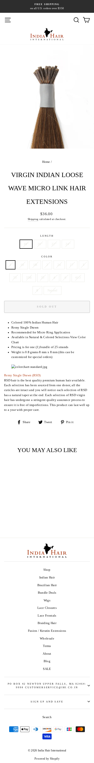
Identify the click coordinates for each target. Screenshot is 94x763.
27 (72, 265)
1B (35, 265)
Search (47, 717)
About (47, 653)
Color (47, 256)
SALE (47, 669)
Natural (52, 290)
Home (46, 162)
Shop (46, 569)
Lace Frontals (47, 615)
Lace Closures (47, 608)
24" (68, 244)
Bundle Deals (47, 592)
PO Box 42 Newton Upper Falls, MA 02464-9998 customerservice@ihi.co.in (47, 685)
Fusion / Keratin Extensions (47, 630)
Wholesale (47, 638)
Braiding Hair (47, 623)
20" (40, 244)
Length (47, 235)
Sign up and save (47, 701)
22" (54, 244)
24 (59, 265)
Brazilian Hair (47, 585)
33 (15, 277)
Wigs (47, 600)
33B (29, 277)
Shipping (33, 219)
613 (78, 277)
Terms (47, 646)
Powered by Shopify (47, 758)
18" (26, 244)
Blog (47, 661)
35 (43, 277)
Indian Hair (47, 577)
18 (22, 265)
